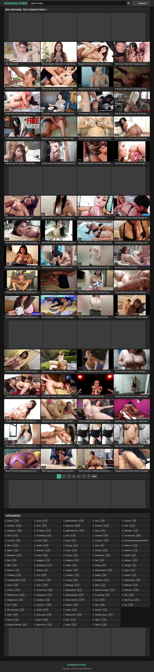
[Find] (129, 3)
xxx (128, 605)
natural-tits (73, 615)
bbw (12, 565)
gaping (42, 570)
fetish (42, 555)
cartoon (13, 570)
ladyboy (72, 560)
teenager (131, 530)
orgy (100, 530)
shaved (101, 610)
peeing (100, 565)
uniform (130, 545)
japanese (73, 525)
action (12, 520)
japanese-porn (75, 530)
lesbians (72, 575)
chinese (13, 590)
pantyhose (102, 555)
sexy (100, 605)
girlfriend (43, 580)
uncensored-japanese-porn (136, 541)
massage (72, 585)
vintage (130, 565)
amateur (14, 525)
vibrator (130, 560)
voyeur (130, 575)
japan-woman (74, 520)
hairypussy (44, 595)
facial (42, 540)
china (12, 585)
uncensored (132, 535)
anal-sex (13, 540)
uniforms (130, 550)
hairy (42, 585)
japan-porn (44, 624)
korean (72, 555)
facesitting (44, 535)
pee (99, 560)
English (142, 3)
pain (99, 545)
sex (99, 600)
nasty (71, 610)
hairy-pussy (44, 590)
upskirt (129, 555)
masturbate (73, 590)
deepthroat (15, 600)
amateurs (14, 530)
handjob (43, 600)
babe (12, 545)
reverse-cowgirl (105, 590)
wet (128, 595)
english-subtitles (16, 624)
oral (99, 520)
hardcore (44, 605)
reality (100, 575)
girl (41, 575)
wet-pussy (131, 600)
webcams (131, 590)
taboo (100, 619)
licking (71, 580)
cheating (14, 575)
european (44, 530)
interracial (44, 615)
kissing (71, 545)
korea (71, 550)
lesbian (72, 570)
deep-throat (15, 595)
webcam (130, 585)
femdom (43, 550)
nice (70, 619)
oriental (101, 535)
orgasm (101, 525)
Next (94, 476)
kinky (70, 540)
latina (71, 565)
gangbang (44, 565)
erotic (42, 520)
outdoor (101, 540)
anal (12, 535)
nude (71, 624)
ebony (12, 619)
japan (42, 619)
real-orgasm (103, 570)
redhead (101, 580)
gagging (43, 560)
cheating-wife (16, 580)
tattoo (100, 624)
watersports (132, 580)
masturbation (75, 600)
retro (100, 585)
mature (72, 605)
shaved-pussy (103, 615)
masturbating (74, 595)
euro (41, 525)
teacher (130, 520)
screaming (102, 595)
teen (129, 525)
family (42, 545)
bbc (11, 560)
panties (101, 550)
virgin (129, 570)
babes (12, 550)
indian (42, 610)
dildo (12, 615)
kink (70, 535)
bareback (14, 555)
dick (12, 605)
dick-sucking (15, 610)
